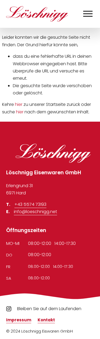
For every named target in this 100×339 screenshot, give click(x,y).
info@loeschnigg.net (35, 212)
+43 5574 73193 (30, 204)
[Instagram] (8, 308)
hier (18, 104)
